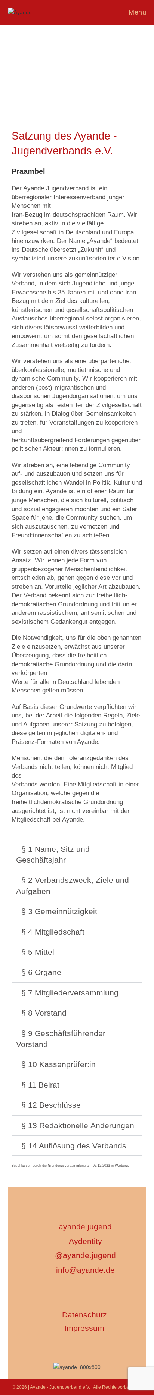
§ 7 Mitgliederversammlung (69, 992)
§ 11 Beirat (40, 1084)
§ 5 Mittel (37, 952)
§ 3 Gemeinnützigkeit (59, 911)
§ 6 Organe (41, 972)
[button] (77, 854)
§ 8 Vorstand (44, 1012)
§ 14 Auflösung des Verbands (73, 1145)
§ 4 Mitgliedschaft (52, 932)
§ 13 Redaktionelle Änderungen (77, 1125)
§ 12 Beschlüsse (51, 1105)
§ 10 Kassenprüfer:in (58, 1064)
